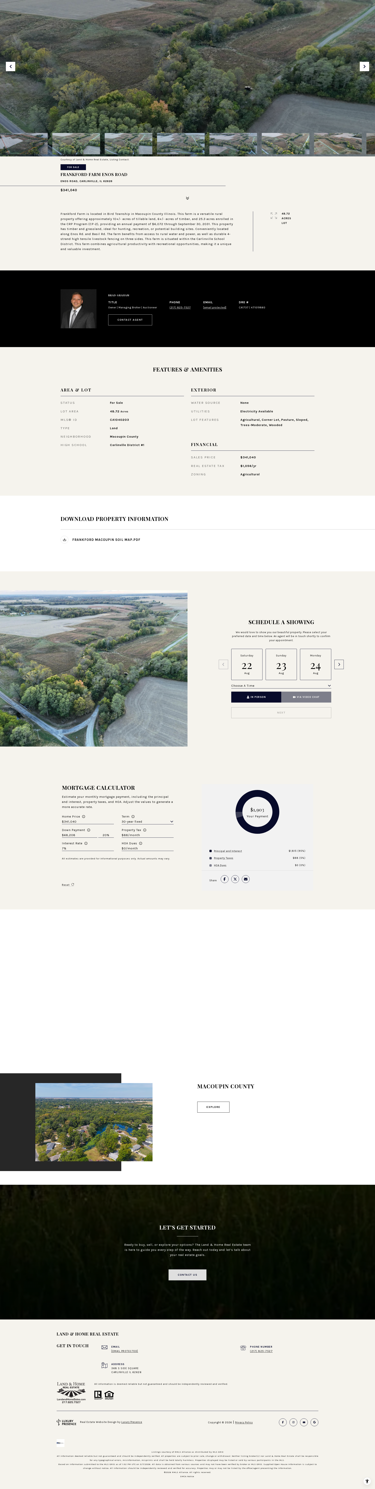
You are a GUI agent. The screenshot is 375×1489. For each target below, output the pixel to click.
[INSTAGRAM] (293, 1422)
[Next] (339, 664)
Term (125, 816)
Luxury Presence (131, 1422)
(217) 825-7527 (180, 307)
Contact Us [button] (187, 1274)
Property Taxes (223, 858)
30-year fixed (132, 821)
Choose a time (242, 686)
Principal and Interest (228, 851)
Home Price (71, 816)
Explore (213, 1107)
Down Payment (73, 830)
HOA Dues (129, 843)
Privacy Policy (244, 1422)
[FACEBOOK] (283, 1422)
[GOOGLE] (314, 1422)
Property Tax (131, 830)
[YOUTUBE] (304, 1422)
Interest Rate (72, 843)
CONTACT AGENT (130, 319)
